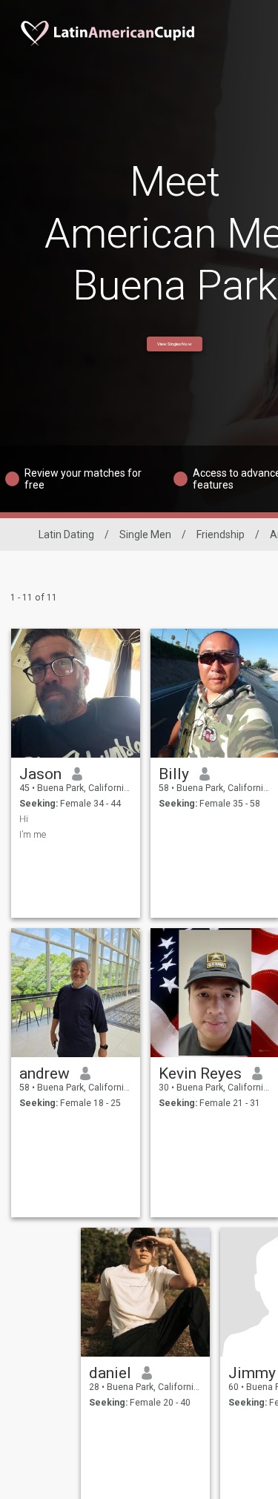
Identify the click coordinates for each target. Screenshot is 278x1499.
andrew (44, 1073)
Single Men (145, 534)
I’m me (32, 835)
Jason (40, 774)
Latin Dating (66, 534)
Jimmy (252, 1373)
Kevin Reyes (200, 1073)
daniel (110, 1373)
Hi (23, 819)
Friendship (220, 534)
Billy (174, 774)
